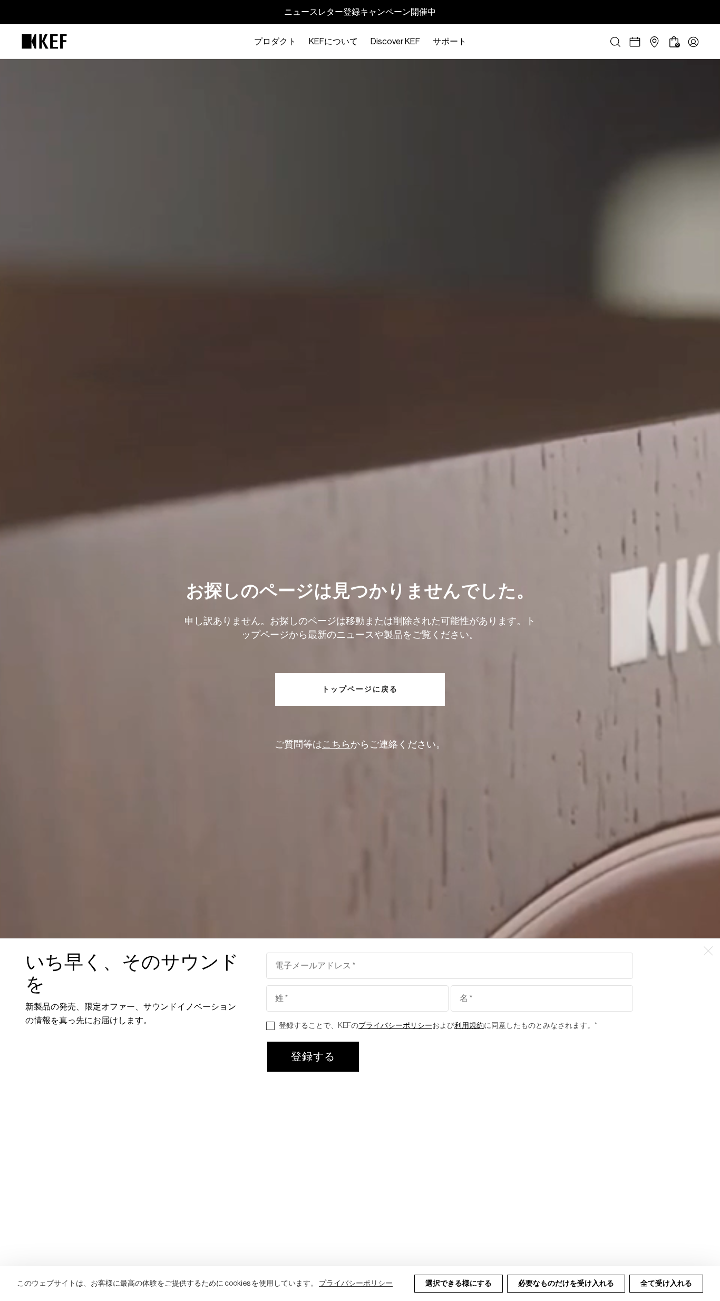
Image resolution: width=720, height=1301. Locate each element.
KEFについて (333, 41)
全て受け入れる (666, 1283)
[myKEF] (693, 41)
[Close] (478, 41)
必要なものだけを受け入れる (566, 1283)
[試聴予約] (634, 41)
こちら (336, 744)
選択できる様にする (458, 1283)
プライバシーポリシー (356, 1283)
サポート (449, 41)
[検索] (615, 41)
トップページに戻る (360, 689)
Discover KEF (395, 41)
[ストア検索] (654, 41)
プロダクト (275, 41)
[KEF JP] (44, 41)
